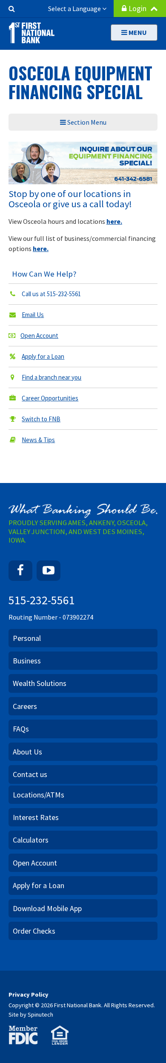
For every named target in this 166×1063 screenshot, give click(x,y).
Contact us (30, 774)
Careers (25, 706)
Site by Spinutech (31, 1014)
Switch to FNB (41, 419)
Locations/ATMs (38, 795)
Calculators (31, 840)
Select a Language (75, 8)
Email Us (33, 315)
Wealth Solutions (39, 683)
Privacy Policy (29, 994)
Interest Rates (36, 817)
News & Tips (38, 440)
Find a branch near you (51, 377)
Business (27, 661)
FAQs (21, 729)
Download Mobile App (47, 908)
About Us (27, 752)
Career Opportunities (50, 398)
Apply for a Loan (43, 356)
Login (138, 8)
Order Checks (34, 931)
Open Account (39, 335)
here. (114, 221)
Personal (27, 638)
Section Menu (86, 122)
